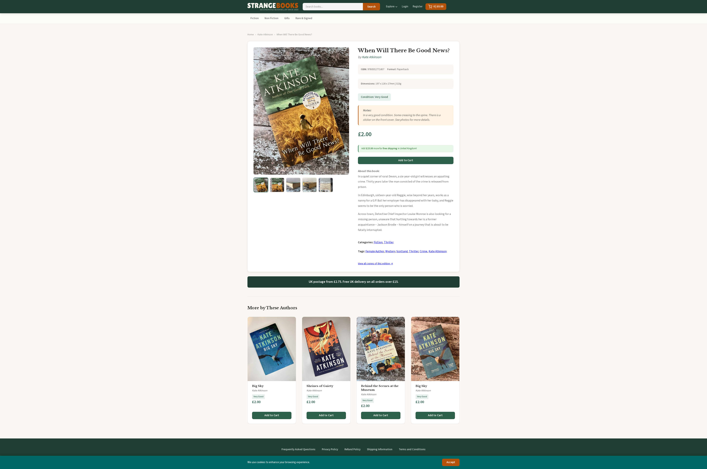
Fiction (254, 18)
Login (405, 6)
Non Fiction (271, 18)
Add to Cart (405, 160)
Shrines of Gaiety (320, 386)
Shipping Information (379, 449)
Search (371, 7)
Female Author (374, 251)
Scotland (402, 251)
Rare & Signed (304, 18)
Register (418, 6)
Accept (450, 462)
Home (250, 34)
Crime (423, 251)
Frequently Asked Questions (298, 449)
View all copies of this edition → (375, 264)
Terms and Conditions (412, 449)
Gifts (287, 18)
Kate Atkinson (265, 34)
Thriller (389, 242)
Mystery (390, 251)
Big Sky (258, 386)
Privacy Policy (330, 449)
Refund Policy (352, 449)
